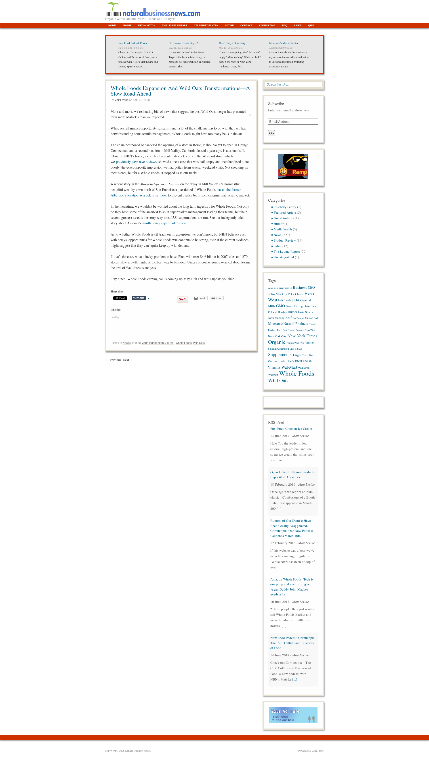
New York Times (303, 335)
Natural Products (296, 323)
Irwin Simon (305, 312)
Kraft (288, 317)
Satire (229, 25)
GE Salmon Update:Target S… (185, 43)
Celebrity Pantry (206, 25)
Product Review (285, 240)
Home (112, 25)
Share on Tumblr (139, 298)
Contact (246, 25)
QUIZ (311, 25)
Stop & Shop (296, 348)
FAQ (284, 25)
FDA (295, 300)
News (126, 342)
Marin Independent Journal (157, 342)
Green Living (294, 306)
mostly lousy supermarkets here (164, 223)
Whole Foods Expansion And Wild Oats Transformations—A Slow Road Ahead (180, 90)
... (144, 66)
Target (296, 354)
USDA (307, 361)
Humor (279, 223)
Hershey (282, 312)
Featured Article (285, 212)
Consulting (267, 25)
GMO (280, 305)
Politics (309, 342)
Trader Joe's (286, 361)
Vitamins (274, 367)
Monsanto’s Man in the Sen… (285, 43)
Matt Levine (121, 100)
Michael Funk (311, 317)
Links (297, 25)
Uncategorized (284, 257)
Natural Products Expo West (301, 330)
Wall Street (303, 367)
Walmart (273, 375)
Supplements (280, 354)
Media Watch (146, 25)
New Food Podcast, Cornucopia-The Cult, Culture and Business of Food (293, 602)
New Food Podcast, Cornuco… (135, 43)
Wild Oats (199, 342)
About (126, 25)
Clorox (299, 294)
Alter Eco (273, 287)
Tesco (305, 355)
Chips (291, 294)
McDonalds (298, 317)
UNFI (298, 361)
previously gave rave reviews (136, 161)
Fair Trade (284, 300)
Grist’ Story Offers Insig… (233, 43)
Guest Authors (284, 218)
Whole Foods (184, 342)
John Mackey (276, 318)
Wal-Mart (289, 367)
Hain (307, 306)
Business (300, 287)
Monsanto (275, 323)
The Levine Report (174, 25)
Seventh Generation (278, 348)
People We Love (295, 342)
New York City (277, 336)
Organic (277, 341)
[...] (279, 467)
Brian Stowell (285, 287)
